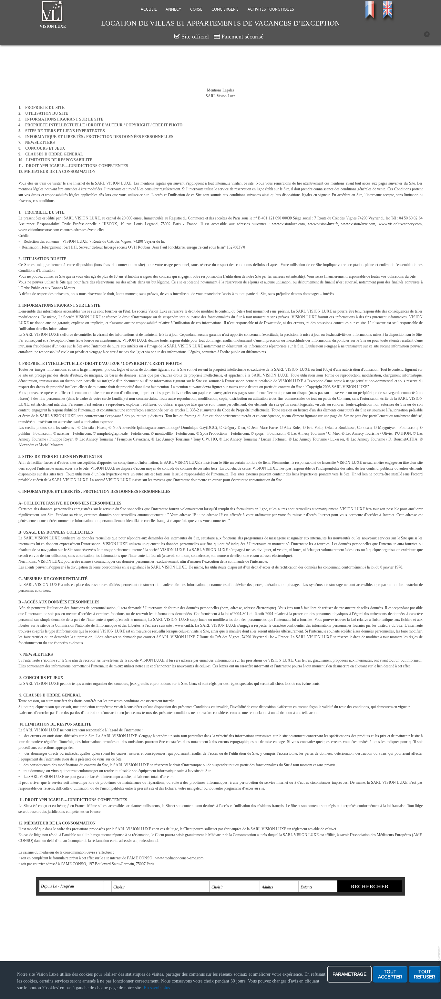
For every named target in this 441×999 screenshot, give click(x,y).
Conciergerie (225, 9)
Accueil (149, 9)
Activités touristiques (271, 9)
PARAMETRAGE (349, 974)
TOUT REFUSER (424, 974)
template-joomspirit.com (439, 965)
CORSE (196, 9)
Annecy (173, 9)
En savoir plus (157, 987)
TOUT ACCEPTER (390, 974)
